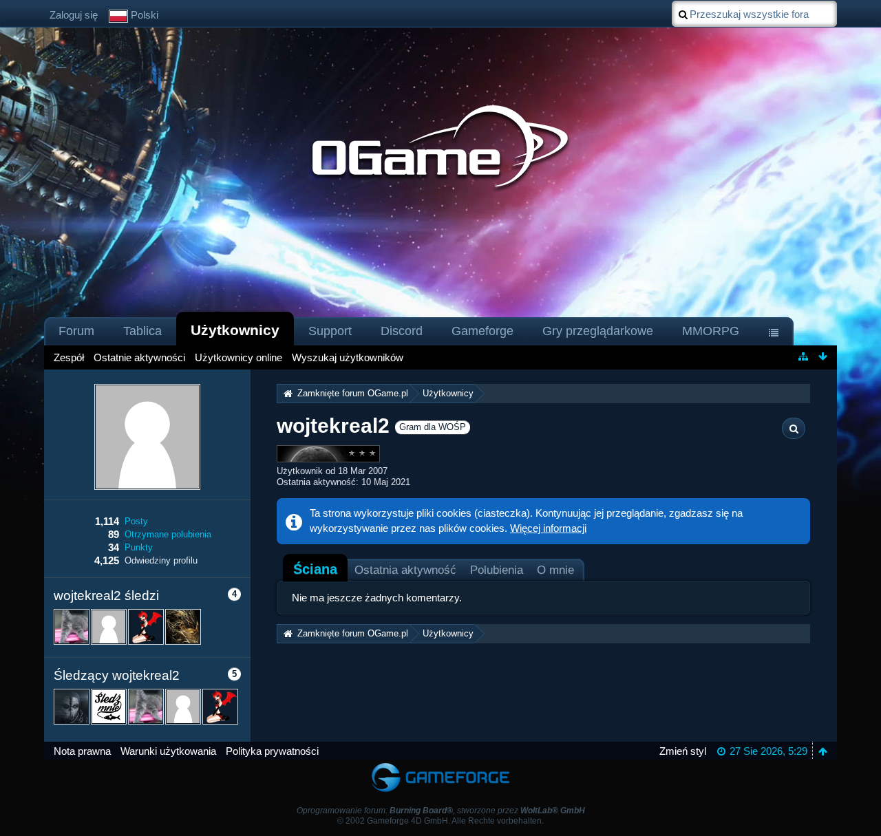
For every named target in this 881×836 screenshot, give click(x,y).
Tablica (142, 331)
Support (330, 331)
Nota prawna (82, 751)
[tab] (315, 569)
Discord (402, 331)
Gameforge (482, 331)
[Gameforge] (440, 766)
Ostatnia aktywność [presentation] (405, 570)
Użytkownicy (235, 330)
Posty (136, 521)
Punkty (139, 547)
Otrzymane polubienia (168, 534)
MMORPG (710, 331)
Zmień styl (682, 751)
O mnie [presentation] (555, 570)
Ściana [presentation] (315, 569)
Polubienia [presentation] (496, 570)
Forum (76, 331)
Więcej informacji (548, 528)
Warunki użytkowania (168, 751)
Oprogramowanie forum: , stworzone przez (441, 810)
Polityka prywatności (272, 751)
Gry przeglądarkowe (597, 331)
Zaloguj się (74, 15)
